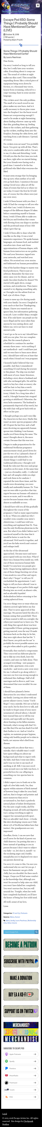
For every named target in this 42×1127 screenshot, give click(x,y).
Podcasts (24, 913)
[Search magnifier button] (36, 932)
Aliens (12, 917)
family (12, 920)
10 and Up (16, 913)
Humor (17, 917)
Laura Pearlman (21, 920)
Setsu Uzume (12, 923)
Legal (4, 1114)
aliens (8, 920)
